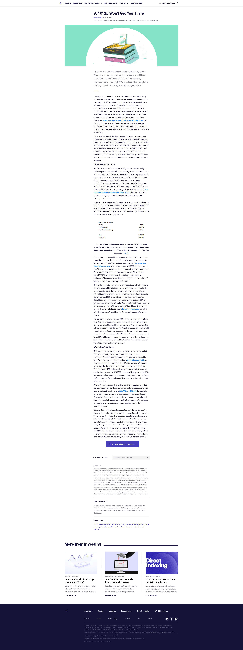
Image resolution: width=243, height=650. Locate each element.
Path (95, 468)
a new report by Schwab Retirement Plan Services (123, 120)
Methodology (112, 619)
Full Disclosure (125, 484)
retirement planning (134, 527)
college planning (125, 524)
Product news (126, 611)
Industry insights (143, 611)
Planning (87, 611)
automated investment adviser (109, 524)
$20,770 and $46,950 (128, 391)
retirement (123, 527)
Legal (99, 619)
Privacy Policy (163, 632)
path (117, 527)
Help (139, 619)
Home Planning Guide (136, 360)
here (126, 253)
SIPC (137, 629)
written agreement (122, 492)
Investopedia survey (130, 309)
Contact (127, 619)
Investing (112, 611)
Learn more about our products (122, 444)
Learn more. (154, 20)
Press (150, 619)
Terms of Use (153, 632)
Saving (100, 611)
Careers (86, 619)
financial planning (138, 524)
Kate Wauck (97, 17)
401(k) (96, 524)
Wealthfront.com (161, 611)
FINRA (134, 629)
